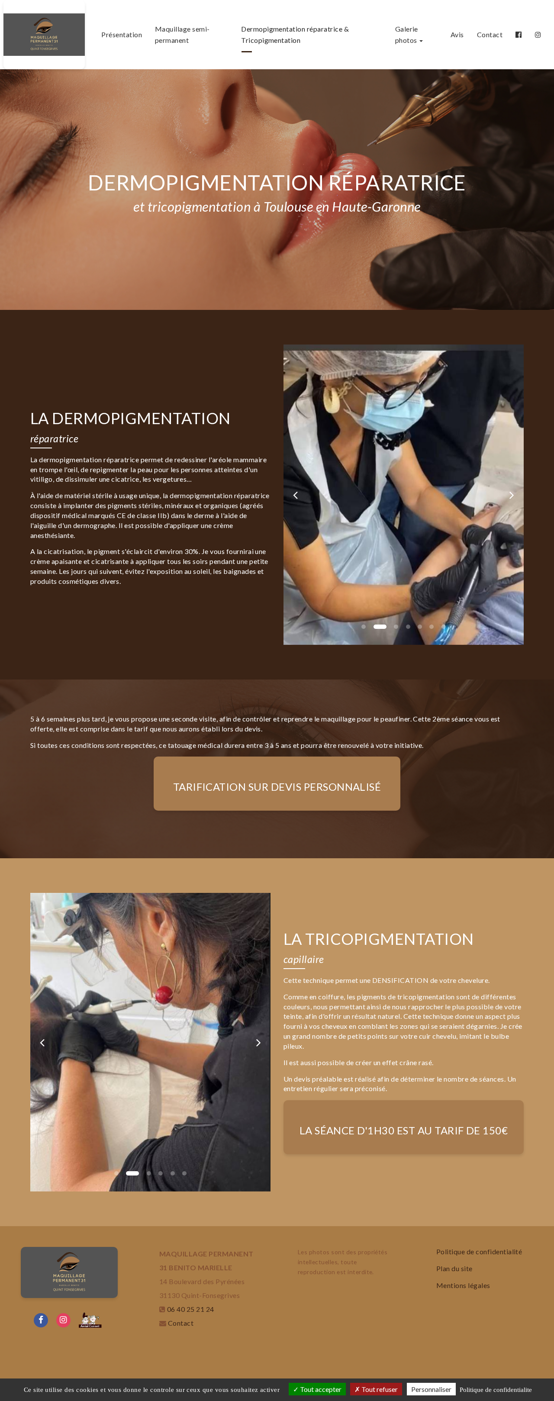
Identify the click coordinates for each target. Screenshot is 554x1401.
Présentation (121, 34)
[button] (295, 495)
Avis (457, 34)
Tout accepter (320, 1389)
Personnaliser (431, 1389)
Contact (489, 34)
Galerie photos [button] (407, 34)
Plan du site (454, 1268)
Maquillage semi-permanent (182, 34)
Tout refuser (379, 1389)
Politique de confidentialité (479, 1251)
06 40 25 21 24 (190, 1309)
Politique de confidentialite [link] (496, 1389)
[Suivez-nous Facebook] (41, 1319)
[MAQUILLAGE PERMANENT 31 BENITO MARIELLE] (44, 34)
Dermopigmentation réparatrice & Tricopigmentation (295, 34)
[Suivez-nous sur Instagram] (63, 1319)
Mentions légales (463, 1285)
